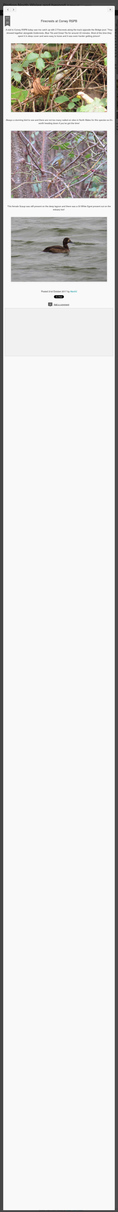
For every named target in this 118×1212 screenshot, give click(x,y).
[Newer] (8, 9)
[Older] (13, 9)
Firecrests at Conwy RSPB (59, 21)
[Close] (110, 9)
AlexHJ (73, 291)
